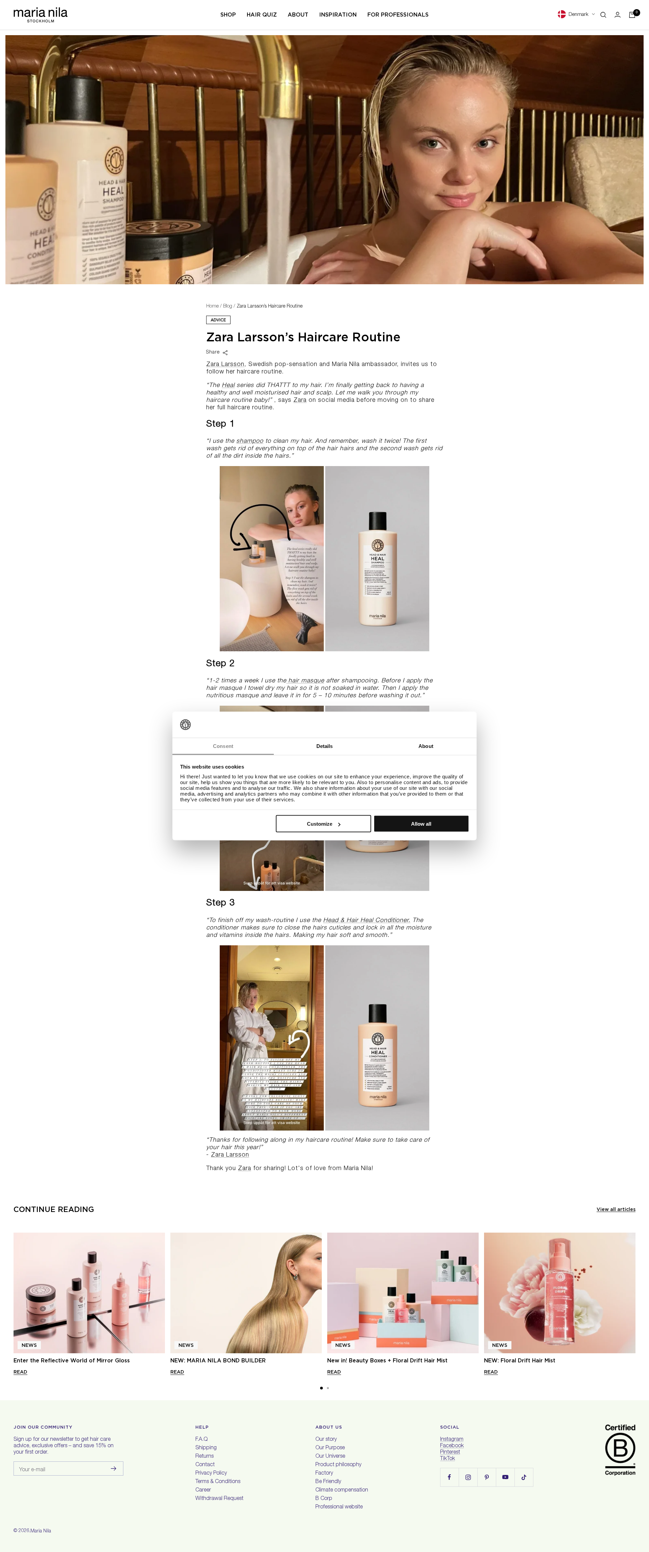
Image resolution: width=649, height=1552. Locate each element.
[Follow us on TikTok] (523, 1477)
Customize (319, 824)
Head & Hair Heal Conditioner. (366, 921)
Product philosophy (338, 1465)
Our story (326, 1439)
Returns (204, 1456)
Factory (324, 1473)
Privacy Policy (211, 1473)
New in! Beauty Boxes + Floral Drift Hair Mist (387, 1360)
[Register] (114, 1468)
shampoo (249, 441)
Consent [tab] (223, 746)
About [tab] (425, 746)
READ (20, 1372)
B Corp (323, 1499)
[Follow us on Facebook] (449, 1477)
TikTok (447, 1459)
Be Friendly (328, 1482)
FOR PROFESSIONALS (398, 14)
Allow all (421, 824)
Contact (205, 1465)
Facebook (452, 1446)
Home (212, 306)
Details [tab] (324, 746)
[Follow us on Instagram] (468, 1477)
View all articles (616, 1209)
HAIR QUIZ (262, 14)
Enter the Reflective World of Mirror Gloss (72, 1360)
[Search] (603, 15)
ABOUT (298, 14)
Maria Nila (40, 1531)
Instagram (451, 1439)
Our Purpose (330, 1448)
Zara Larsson (225, 365)
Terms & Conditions (217, 1482)
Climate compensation (341, 1490)
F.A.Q (201, 1439)
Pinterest (450, 1452)
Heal (228, 386)
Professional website (339, 1507)
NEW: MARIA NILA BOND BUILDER (218, 1360)
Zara (300, 400)
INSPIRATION (338, 14)
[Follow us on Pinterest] (486, 1477)
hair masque (305, 681)
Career (203, 1490)
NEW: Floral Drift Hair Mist (519, 1360)
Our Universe (330, 1456)
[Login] (618, 15)
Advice (218, 319)
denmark (578, 14)
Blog (227, 306)
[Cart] (632, 15)
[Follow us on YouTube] (505, 1477)
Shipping (206, 1448)
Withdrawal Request (219, 1499)
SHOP (228, 14)
